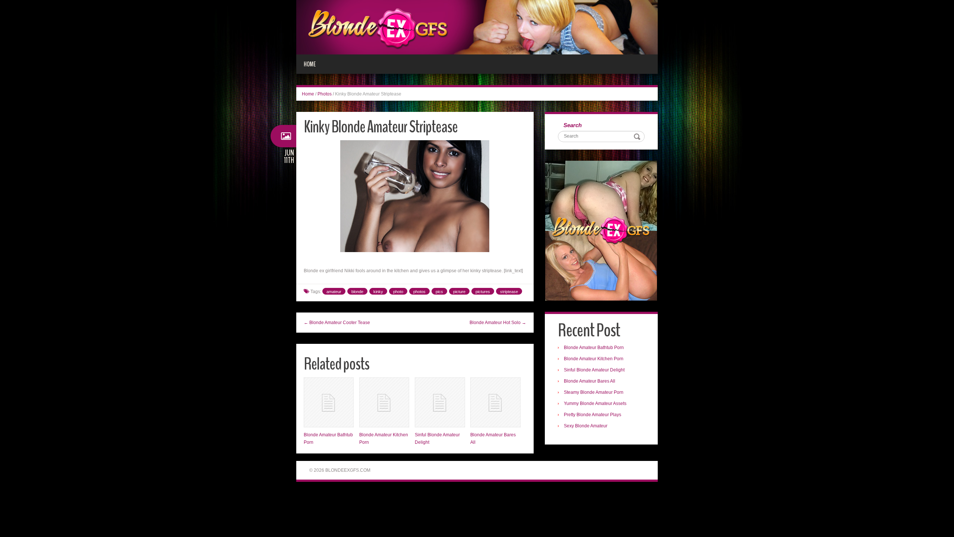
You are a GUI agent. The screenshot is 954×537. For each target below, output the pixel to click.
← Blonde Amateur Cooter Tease (337, 322)
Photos (325, 94)
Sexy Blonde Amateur (585, 425)
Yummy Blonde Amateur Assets (595, 403)
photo (398, 291)
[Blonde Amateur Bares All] (495, 402)
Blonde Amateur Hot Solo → (498, 322)
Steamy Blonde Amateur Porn (593, 392)
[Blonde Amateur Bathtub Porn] (329, 402)
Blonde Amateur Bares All (589, 381)
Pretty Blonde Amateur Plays (592, 414)
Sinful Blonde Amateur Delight (594, 370)
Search (572, 125)
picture (459, 291)
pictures (483, 291)
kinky (378, 291)
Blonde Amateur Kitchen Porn (593, 358)
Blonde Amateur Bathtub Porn (594, 347)
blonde (357, 291)
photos (419, 291)
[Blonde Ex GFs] (477, 26)
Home (310, 64)
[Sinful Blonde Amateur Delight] (440, 402)
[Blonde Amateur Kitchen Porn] (384, 402)
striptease (509, 291)
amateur (333, 291)
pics (439, 291)
